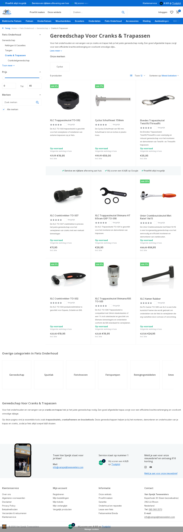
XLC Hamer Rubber (150, 298)
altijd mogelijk (15, 3)
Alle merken (12, 109)
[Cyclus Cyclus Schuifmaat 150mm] (113, 100)
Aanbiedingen (162, 21)
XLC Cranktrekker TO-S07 (64, 215)
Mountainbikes (63, 21)
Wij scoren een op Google (122, 170)
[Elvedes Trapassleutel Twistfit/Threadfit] (158, 100)
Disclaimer (7, 502)
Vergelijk (71, 124)
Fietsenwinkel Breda (108, 513)
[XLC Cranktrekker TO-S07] (68, 196)
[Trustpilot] (139, 12)
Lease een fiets (106, 509)
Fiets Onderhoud (113, 21)
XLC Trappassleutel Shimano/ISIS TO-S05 (113, 300)
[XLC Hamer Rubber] (158, 279)
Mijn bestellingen (61, 498)
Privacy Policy (8, 505)
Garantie (103, 502)
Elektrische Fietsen (11, 21)
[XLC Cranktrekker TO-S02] (68, 279)
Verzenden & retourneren (14, 513)
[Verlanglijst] (171, 12)
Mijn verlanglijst (60, 505)
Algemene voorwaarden (13, 498)
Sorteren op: (155, 75)
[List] (131, 75)
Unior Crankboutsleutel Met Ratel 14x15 (155, 217)
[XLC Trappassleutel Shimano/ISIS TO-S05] (113, 279)
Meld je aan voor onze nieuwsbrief (160, 473)
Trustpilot (176, 3)
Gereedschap (42, 28)
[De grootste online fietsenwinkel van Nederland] (13, 12)
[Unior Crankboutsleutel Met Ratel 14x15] (158, 196)
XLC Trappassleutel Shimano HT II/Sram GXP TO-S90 (112, 217)
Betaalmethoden (10, 509)
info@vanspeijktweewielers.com (68, 467)
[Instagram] (145, 467)
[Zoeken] (123, 12)
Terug (7, 28)
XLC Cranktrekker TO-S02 (64, 298)
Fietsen (29, 21)
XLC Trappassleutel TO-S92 (65, 120)
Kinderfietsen (44, 21)
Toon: (137, 75)
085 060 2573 (155, 509)
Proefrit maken (37, 12)
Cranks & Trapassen (15, 55)
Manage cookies (91, 529)
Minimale (9, 86)
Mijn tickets (58, 502)
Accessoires (132, 21)
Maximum (34, 86)
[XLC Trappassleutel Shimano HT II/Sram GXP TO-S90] (113, 196)
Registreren (58, 494)
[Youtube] (151, 467)
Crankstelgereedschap (19, 60)
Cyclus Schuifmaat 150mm (109, 120)
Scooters (79, 21)
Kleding (147, 21)
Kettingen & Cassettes (15, 45)
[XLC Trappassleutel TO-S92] (68, 100)
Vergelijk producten (62, 509)
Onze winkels (54, 12)
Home (14, 28)
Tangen (8, 50)
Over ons (6, 494)
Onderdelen (94, 21)
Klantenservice (150, 3)
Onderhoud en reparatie (110, 505)
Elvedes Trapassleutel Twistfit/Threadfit (152, 122)
